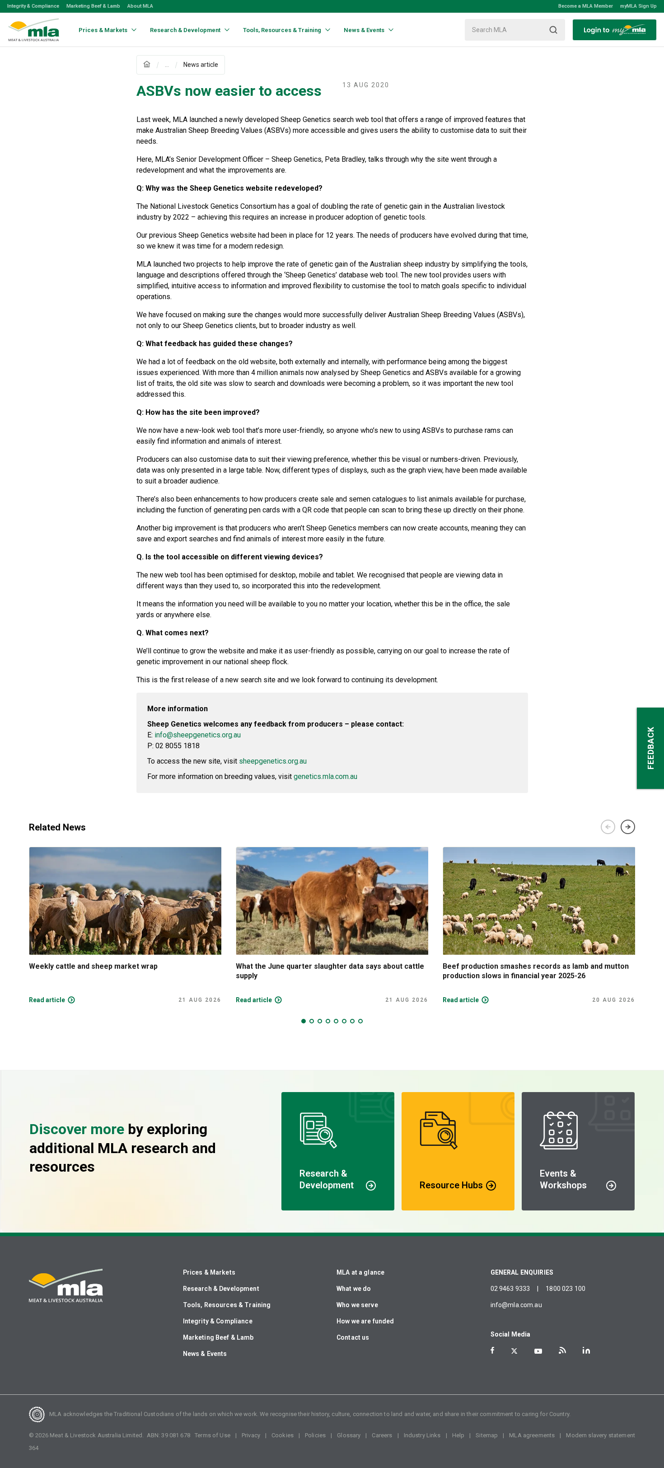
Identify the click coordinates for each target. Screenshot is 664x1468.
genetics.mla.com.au (325, 776)
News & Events (205, 1353)
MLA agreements (532, 1435)
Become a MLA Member (585, 6)
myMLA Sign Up (638, 6)
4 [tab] (328, 1021)
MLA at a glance (360, 1272)
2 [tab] (311, 1021)
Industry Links (422, 1435)
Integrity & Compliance (33, 6)
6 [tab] (344, 1021)
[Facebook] (492, 1350)
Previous (608, 827)
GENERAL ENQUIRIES (522, 1272)
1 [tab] (303, 1021)
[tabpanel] (125, 925)
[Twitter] (514, 1351)
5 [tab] (336, 1021)
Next (628, 827)
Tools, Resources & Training (227, 1305)
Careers (382, 1435)
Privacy (251, 1435)
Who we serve (357, 1305)
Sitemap (487, 1435)
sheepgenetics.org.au (273, 761)
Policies (315, 1435)
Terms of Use (212, 1435)
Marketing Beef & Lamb (93, 6)
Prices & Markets (209, 1272)
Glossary (348, 1435)
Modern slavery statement (600, 1435)
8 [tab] (360, 1021)
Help (458, 1435)
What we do (354, 1288)
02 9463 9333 (510, 1288)
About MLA (140, 6)
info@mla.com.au (516, 1305)
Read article (47, 1000)
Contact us (353, 1337)
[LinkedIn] (586, 1350)
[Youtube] (538, 1351)
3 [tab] (320, 1021)
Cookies (282, 1435)
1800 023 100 (565, 1288)
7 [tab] (352, 1021)
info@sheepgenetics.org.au (197, 735)
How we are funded (365, 1321)
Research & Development (221, 1288)
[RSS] (562, 1350)
